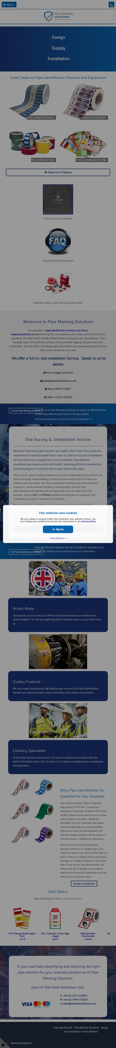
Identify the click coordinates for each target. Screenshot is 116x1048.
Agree (59, 529)
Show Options (57, 538)
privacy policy (88, 521)
